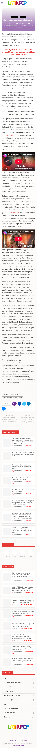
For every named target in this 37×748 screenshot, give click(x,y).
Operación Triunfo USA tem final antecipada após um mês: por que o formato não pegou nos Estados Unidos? (22, 441)
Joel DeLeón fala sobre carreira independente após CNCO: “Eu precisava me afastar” (22, 660)
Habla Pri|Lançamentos (19, 687)
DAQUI (19, 678)
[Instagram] (12, 733)
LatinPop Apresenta (19, 708)
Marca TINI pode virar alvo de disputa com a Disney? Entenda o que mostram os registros (22, 588)
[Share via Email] (4, 409)
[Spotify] (18, 733)
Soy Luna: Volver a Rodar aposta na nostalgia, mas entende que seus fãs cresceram (23, 502)
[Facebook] (6, 733)
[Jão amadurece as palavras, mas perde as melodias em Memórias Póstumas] (7, 456)
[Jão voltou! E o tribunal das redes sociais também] (7, 480)
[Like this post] (14, 404)
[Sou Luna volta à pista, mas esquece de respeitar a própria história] (7, 468)
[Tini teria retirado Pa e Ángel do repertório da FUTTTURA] (7, 603)
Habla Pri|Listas (19, 691)
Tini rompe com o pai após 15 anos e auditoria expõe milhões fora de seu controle (22, 647)
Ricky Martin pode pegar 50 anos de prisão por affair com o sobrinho (18, 52)
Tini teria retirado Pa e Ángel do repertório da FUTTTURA (23, 601)
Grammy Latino (19, 713)
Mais (19, 704)
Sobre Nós (13, 741)
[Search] (34, 3)
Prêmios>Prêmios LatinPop (19, 683)
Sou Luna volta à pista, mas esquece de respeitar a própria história (22, 466)
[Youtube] (30, 733)
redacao (16, 604)
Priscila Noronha (14, 25)
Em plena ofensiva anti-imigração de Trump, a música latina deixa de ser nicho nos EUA (22, 529)
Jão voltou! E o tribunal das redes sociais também (21, 478)
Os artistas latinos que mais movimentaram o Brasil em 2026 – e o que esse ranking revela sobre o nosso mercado (22, 515)
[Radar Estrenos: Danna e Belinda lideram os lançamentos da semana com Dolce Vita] (7, 626)
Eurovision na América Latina (12, 398)
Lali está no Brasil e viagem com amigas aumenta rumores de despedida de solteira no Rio (23, 636)
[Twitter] (24, 733)
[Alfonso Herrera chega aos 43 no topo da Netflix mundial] (7, 614)
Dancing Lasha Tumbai (10, 135)
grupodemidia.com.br (18, 745)
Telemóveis (15, 213)
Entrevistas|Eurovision (19, 695)
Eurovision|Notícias (19, 700)
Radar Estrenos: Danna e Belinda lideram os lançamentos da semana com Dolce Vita (23, 624)
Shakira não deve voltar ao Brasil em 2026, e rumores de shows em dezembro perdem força (21, 575)
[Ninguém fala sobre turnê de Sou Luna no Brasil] (7, 492)
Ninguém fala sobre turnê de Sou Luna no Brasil (23, 490)
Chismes (19, 717)
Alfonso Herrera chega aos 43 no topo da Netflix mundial (23, 612)
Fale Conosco (23, 741)
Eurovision (14, 394)
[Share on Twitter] (24, 404)
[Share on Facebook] (19, 404)
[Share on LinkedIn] (29, 404)
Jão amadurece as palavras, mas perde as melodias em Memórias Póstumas (23, 454)
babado (5, 394)
